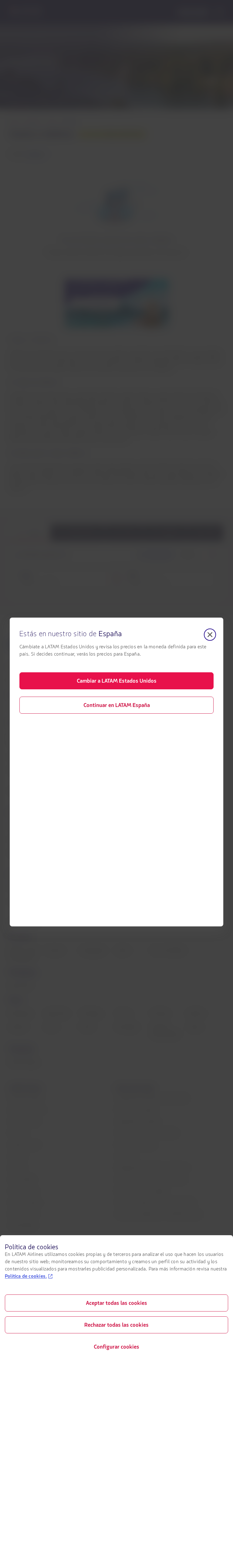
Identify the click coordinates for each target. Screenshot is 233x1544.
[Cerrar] (210, 634)
